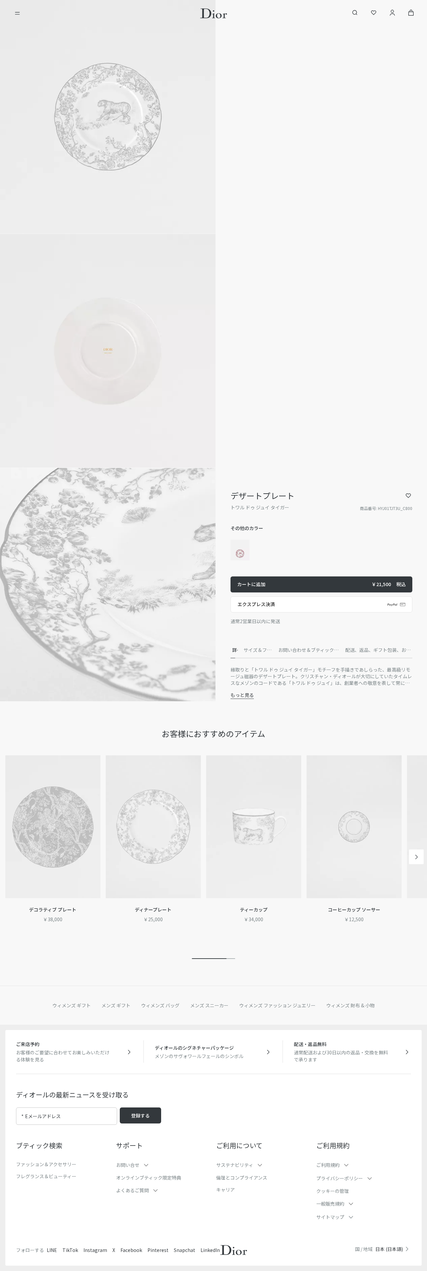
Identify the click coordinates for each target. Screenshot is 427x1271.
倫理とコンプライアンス (241, 1177)
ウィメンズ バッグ (160, 1005)
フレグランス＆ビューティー (46, 1176)
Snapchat (184, 1250)
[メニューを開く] (17, 13)
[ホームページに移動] (214, 13)
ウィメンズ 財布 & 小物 (350, 1005)
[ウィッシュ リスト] (374, 13)
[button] (108, 117)
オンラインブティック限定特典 (148, 1177)
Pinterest (157, 1250)
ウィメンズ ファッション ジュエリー (277, 1005)
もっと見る (242, 695)
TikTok (70, 1250)
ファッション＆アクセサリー (46, 1164)
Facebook (131, 1250)
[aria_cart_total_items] (411, 13)
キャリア (225, 1189)
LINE (52, 1250)
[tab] (235, 650)
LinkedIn (210, 1250)
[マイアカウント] (392, 13)
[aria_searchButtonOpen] (355, 13)
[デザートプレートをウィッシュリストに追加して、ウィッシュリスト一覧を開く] (408, 496)
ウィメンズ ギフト (71, 1005)
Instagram (95, 1250)
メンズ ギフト (115, 1005)
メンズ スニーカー (209, 1005)
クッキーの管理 (332, 1191)
